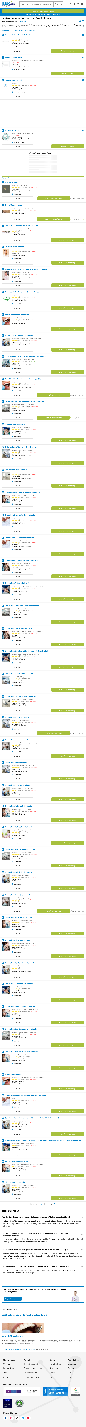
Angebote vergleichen (12, 1299)
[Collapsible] (82, 1217)
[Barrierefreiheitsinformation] (79, 4)
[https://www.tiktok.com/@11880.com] (17, 1418)
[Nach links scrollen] (3, 26)
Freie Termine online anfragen (43, 11)
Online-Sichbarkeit (31, 1364)
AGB (70, 1373)
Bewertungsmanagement (33, 1368)
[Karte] (80, 21)
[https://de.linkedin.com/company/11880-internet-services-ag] (22, 1418)
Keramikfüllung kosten (12, 1336)
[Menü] (82, 4)
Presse (6, 1377)
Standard (22, 21)
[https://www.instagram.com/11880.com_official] (11, 1418)
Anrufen (17, 51)
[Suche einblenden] (71, 4)
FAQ (51, 1377)
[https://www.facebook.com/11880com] (5, 1418)
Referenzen (47, 4)
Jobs (5, 1373)
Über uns (58, 4)
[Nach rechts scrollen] (82, 26)
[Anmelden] (75, 4)
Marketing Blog (55, 1364)
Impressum (72, 1364)
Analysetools (36, 4)
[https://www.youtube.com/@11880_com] (28, 1418)
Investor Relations (10, 1368)
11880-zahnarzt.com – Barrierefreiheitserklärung (24, 1315)
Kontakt (52, 1373)
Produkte (24, 4)
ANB (70, 1377)
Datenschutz (72, 1368)
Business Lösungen (31, 1377)
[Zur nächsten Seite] (55, 1204)
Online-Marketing (30, 1373)
